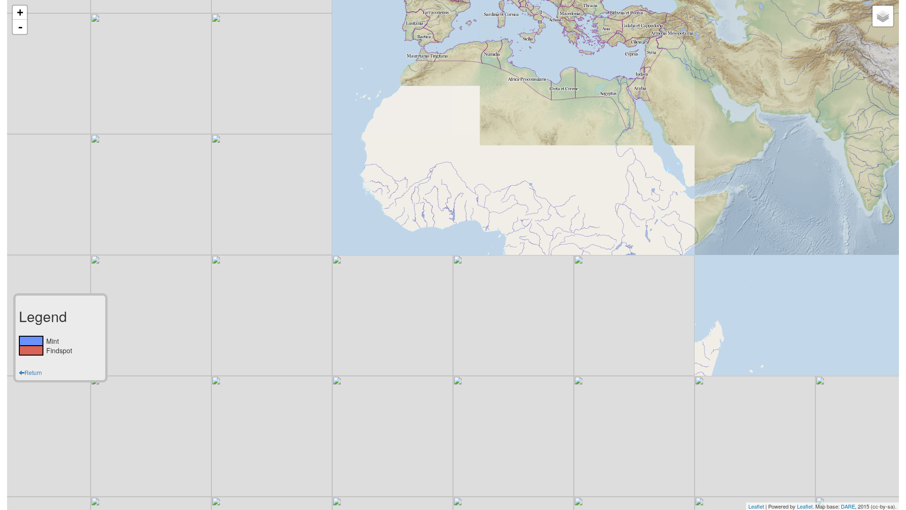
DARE (848, 506)
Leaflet (756, 506)
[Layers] (882, 16)
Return (33, 372)
